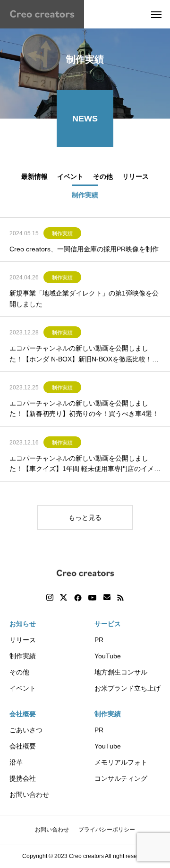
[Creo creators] (42, 14)
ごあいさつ (25, 730)
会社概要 (22, 714)
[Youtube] (92, 597)
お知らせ (22, 624)
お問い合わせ (29, 794)
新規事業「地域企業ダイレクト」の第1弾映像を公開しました (84, 298)
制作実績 (62, 233)
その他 (19, 672)
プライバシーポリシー (106, 829)
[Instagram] (49, 597)
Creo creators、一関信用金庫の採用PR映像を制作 (85, 249)
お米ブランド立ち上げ (127, 688)
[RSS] (120, 597)
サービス (107, 624)
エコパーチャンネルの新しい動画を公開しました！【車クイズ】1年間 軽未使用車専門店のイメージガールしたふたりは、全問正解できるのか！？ (85, 464)
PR (98, 640)
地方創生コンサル (120, 672)
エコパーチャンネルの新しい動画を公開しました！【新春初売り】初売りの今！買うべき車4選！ (84, 408)
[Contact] (106, 597)
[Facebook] (78, 597)
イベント (22, 688)
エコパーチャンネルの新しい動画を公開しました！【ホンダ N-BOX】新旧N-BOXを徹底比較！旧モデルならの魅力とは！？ (84, 354)
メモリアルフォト (120, 762)
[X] (64, 597)
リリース (22, 640)
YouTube (107, 656)
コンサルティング (120, 778)
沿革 (16, 762)
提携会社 (22, 778)
